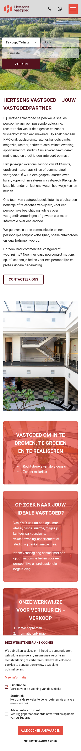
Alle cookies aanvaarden (40, 730)
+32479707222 (60, 9)
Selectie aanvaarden (40, 741)
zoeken (21, 64)
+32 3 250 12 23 (49, 9)
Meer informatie (15, 677)
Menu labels (73, 9)
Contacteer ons (23, 279)
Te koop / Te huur (17, 42)
